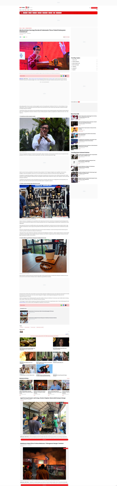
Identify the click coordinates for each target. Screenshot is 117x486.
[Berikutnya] (69, 383)
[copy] (68, 76)
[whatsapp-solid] (61, 76)
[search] (90, 7)
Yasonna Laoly (51, 78)
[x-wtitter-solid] (65, 76)
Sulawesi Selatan (23, 302)
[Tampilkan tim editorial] (68, 331)
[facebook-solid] (63, 76)
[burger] (96, 9)
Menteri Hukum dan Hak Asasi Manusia (36, 78)
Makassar (22, 78)
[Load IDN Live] (84, 107)
